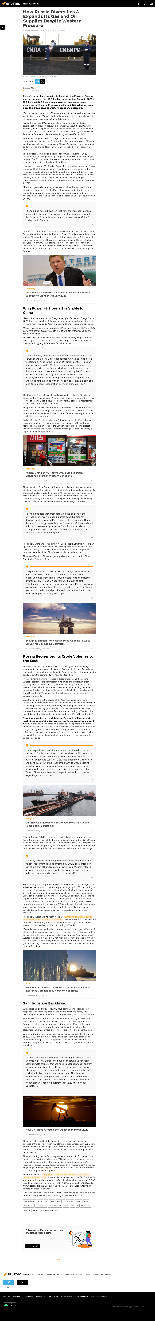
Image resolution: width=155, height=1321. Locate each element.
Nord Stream (28, 1206)
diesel (86, 1201)
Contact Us (40, 1296)
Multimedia (106, 1274)
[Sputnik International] (12, 6)
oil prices (70, 1201)
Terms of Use (28, 1296)
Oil (63, 1201)
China (66, 1206)
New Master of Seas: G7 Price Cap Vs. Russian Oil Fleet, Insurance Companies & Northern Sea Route (58, 989)
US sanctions (85, 1206)
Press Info (16, 1296)
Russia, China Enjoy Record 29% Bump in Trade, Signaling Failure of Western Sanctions (54, 474)
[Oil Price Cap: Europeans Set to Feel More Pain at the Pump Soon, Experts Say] (59, 800)
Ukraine (35, 1210)
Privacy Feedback (81, 1296)
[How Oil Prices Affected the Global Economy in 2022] (59, 1111)
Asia (27, 983)
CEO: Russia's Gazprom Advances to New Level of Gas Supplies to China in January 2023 (57, 294)
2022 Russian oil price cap (49, 1210)
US (46, 1201)
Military (80, 1274)
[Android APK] (10, 1305)
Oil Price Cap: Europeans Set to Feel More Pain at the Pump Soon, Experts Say (57, 824)
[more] (91, 224)
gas (58, 1201)
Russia (40, 1201)
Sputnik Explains (29, 1201)
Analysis (29, 636)
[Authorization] (139, 3)
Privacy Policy (66, 1296)
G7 (77, 1206)
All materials (27, 91)
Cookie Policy (53, 1296)
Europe (52, 1201)
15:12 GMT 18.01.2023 (31, 31)
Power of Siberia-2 (55, 1206)
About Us (6, 1296)
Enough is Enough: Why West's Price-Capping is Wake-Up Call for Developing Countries (58, 642)
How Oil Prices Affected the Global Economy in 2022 (56, 1129)
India (72, 1206)
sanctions (27, 1210)
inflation (78, 1201)
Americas (51, 1274)
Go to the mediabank (49, 76)
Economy (30, 288)
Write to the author (38, 91)
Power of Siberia (40, 1206)
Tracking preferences (99, 1296)
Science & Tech (92, 1274)
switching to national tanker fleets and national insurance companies (58, 918)
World (41, 1274)
